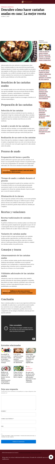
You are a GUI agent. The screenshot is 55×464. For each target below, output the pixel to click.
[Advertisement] (27, 29)
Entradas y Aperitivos (7, 7)
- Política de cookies (36, 452)
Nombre (3, 411)
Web (2, 426)
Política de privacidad (24, 452)
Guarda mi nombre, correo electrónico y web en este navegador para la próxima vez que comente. (18, 436)
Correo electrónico (7, 418)
